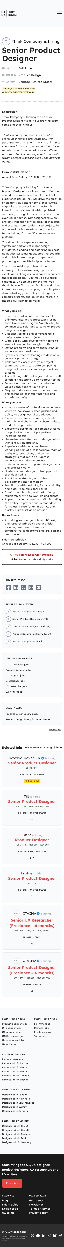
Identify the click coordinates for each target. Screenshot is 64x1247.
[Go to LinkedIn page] (44, 1235)
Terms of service (40, 1208)
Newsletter (36, 1204)
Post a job (12, 1183)
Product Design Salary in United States (28, 719)
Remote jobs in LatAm (15, 1079)
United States (43, 82)
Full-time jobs (42, 1023)
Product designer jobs (18, 670)
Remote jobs (41, 1028)
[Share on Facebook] (8, 587)
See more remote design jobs (42, 747)
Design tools (10, 1208)
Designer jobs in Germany (17, 1142)
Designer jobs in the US (15, 1126)
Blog (5, 1200)
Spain (38, 937)
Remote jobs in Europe (15, 1063)
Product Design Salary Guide (22, 713)
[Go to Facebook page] (38, 1235)
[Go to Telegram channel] (60, 1235)
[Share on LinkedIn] (16, 587)
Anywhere (38, 774)
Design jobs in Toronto (15, 1111)
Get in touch (37, 1200)
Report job (55, 729)
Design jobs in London (14, 1094)
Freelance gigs (42, 1032)
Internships (40, 1036)
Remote (24, 82)
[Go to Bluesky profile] (54, 1235)
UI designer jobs (15, 680)
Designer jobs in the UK (15, 1130)
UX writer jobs (14, 691)
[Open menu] (59, 13)
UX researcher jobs (16, 686)
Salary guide (10, 1204)
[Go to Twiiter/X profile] (32, 1235)
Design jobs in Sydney (14, 1106)
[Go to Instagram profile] (49, 1235)
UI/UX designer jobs (17, 664)
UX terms (8, 1212)
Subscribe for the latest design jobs (32, 559)
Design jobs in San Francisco (18, 1102)
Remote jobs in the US (14, 1067)
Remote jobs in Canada (15, 1075)
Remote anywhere (12, 1059)
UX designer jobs (15, 675)
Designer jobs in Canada (16, 1134)
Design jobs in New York (16, 1098)
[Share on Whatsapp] (31, 587)
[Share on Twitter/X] (23, 587)
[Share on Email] (38, 587)
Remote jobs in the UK (15, 1071)
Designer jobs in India (14, 1138)
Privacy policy (38, 1212)
